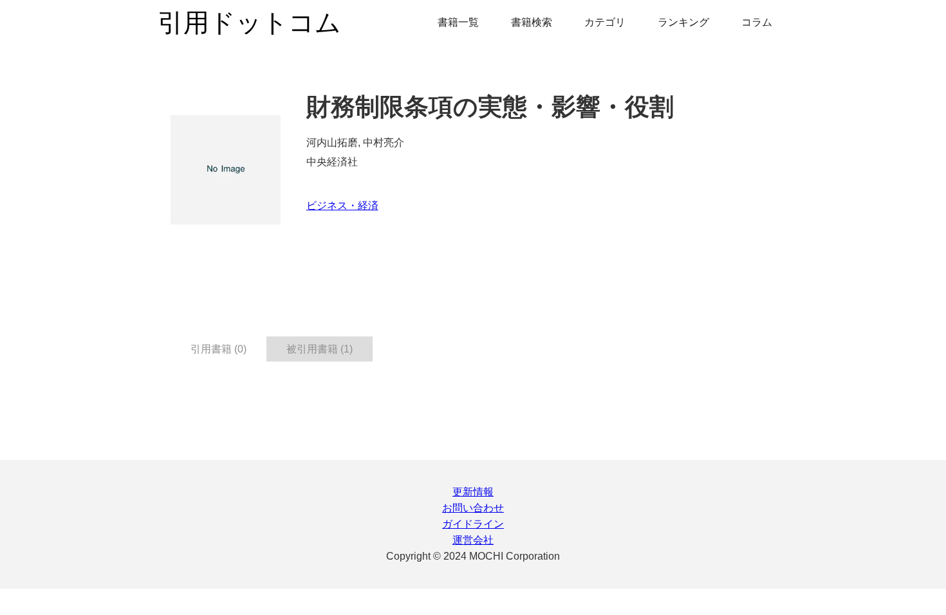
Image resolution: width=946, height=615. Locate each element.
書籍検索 (531, 22)
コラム (756, 22)
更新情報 (473, 491)
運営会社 (473, 540)
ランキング (683, 22)
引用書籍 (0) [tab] (218, 349)
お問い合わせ (473, 507)
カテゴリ (605, 22)
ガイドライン (473, 524)
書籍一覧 (458, 22)
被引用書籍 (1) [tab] (319, 349)
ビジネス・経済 (342, 205)
